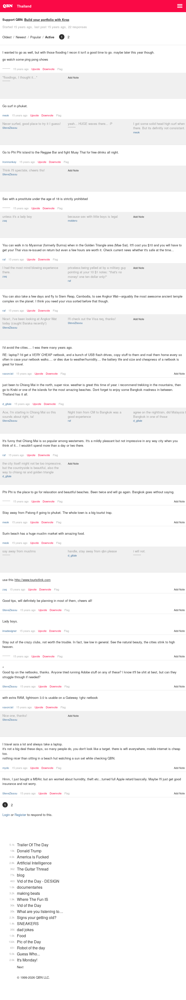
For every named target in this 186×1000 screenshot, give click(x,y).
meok (5, 115)
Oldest (7, 37)
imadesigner (9, 631)
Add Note (73, 77)
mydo (5, 768)
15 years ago (21, 69)
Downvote (48, 69)
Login (6, 814)
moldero (72, 220)
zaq (4, 220)
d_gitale (6, 404)
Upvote (35, 69)
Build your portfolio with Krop (46, 19)
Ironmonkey (9, 162)
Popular (35, 37)
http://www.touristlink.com (33, 579)
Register (20, 814)
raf (4, 259)
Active (49, 37)
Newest (21, 37)
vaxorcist (7, 373)
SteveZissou (9, 127)
